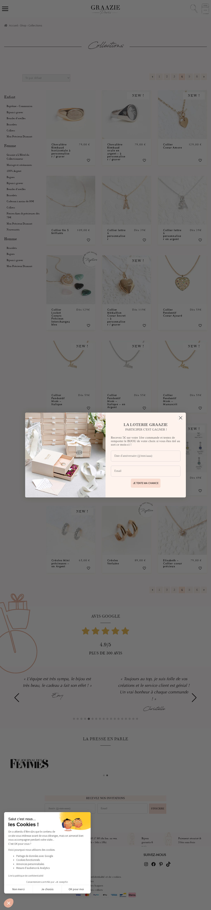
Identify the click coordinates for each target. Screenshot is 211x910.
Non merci (18, 889)
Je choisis (47, 889)
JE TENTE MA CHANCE (145, 483)
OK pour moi (76, 889)
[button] (9, 903)
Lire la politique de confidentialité (25, 875)
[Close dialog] (180, 417)
